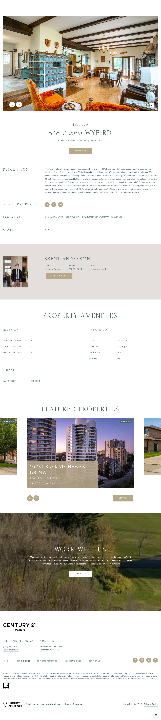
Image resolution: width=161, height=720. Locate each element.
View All (123, 498)
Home (5, 661)
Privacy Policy (151, 704)
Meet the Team (23, 661)
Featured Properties (47, 661)
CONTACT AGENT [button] (59, 276)
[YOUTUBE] (148, 660)
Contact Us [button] (80, 574)
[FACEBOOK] (135, 660)
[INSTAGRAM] (141, 660)
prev (12, 104)
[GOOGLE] (155, 660)
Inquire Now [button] (81, 151)
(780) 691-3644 (10, 646)
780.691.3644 (75, 269)
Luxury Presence (74, 704)
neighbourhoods (73, 661)
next (19, 104)
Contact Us (94, 661)
